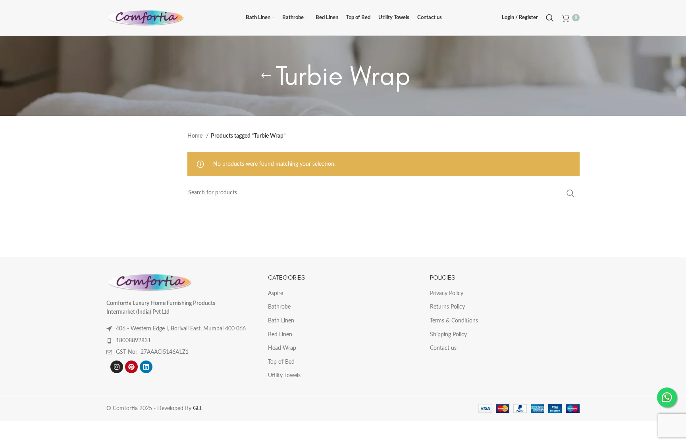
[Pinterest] (131, 367)
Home (195, 136)
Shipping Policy (448, 335)
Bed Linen (280, 335)
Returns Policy (447, 307)
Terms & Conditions (454, 321)
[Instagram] (116, 367)
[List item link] (181, 340)
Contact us (443, 348)
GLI (197, 408)
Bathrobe (279, 307)
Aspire (275, 293)
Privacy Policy (446, 293)
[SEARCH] (570, 193)
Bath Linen (281, 321)
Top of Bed (281, 362)
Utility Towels (284, 375)
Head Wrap (282, 348)
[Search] (550, 18)
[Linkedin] (146, 367)
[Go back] (266, 76)
